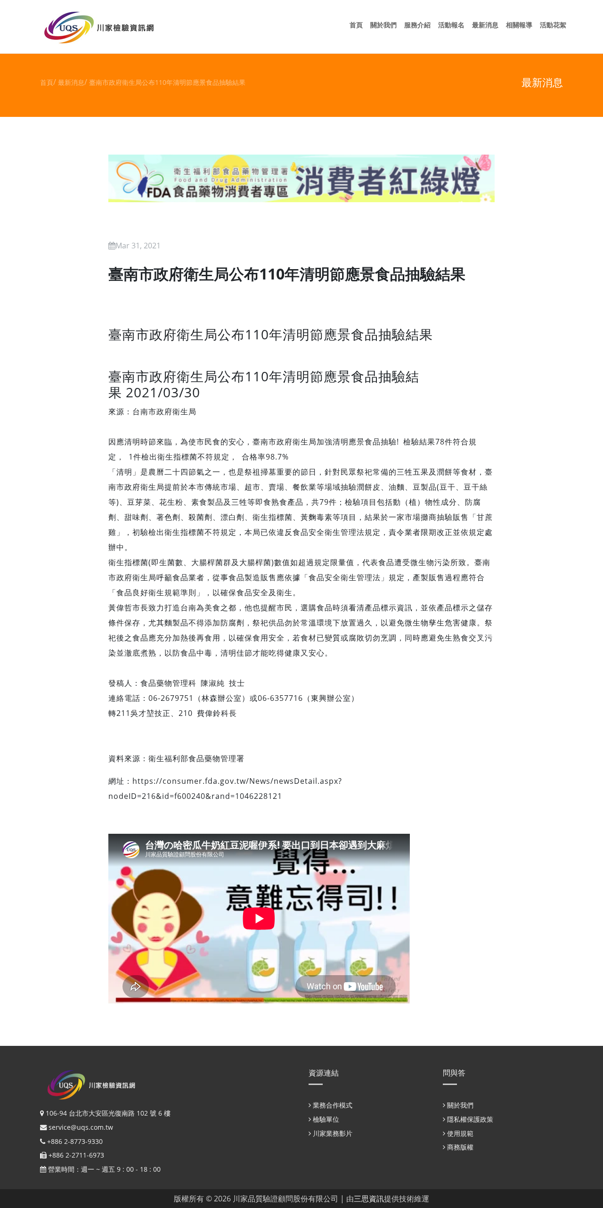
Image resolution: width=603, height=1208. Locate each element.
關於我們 (385, 24)
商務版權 (459, 1146)
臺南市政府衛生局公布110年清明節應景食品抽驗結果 (167, 82)
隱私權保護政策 (469, 1119)
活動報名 (453, 24)
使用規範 (459, 1133)
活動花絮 (555, 24)
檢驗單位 (325, 1119)
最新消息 (487, 24)
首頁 (358, 24)
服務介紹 (419, 24)
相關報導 (521, 24)
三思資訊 (369, 1198)
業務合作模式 (331, 1105)
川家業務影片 (331, 1133)
